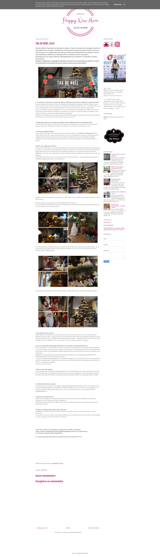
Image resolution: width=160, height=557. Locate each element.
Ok (124, 4)
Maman (106, 90)
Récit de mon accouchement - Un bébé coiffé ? (118, 205)
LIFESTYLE (44, 470)
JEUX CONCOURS (108, 225)
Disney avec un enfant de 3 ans (118, 192)
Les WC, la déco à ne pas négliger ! (118, 155)
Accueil (68, 528)
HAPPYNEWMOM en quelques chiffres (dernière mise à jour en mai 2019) (114, 229)
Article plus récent (42, 528)
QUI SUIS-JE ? (107, 222)
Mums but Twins (83, 553)
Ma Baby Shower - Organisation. (116, 180)
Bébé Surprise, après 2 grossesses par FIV (117, 167)
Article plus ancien (94, 528)
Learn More (117, 4)
